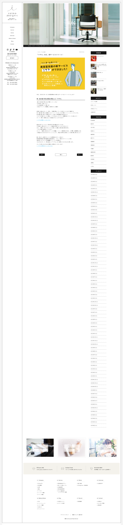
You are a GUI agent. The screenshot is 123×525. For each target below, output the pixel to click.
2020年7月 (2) (94, 393)
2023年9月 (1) (94, 269)
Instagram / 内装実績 (83, 485)
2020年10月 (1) (94, 386)
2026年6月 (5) (94, 174)
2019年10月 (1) (94, 407)
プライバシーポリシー (65, 514)
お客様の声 (93, 112)
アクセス (40, 490)
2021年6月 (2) (94, 358)
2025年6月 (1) (94, 199)
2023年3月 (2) (94, 291)
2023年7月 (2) (94, 277)
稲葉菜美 (92, 134)
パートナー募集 (41, 492)
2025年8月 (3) (94, 195)
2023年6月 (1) (94, 280)
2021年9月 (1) (94, 347)
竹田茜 (92, 148)
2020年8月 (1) (94, 390)
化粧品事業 (60, 487)
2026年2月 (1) (94, 185)
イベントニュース (41, 503)
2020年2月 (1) (94, 404)
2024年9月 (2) (94, 224)
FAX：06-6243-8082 (12, 84)
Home (29, 45)
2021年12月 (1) (94, 337)
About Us (40, 483)
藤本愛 (92, 155)
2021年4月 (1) (94, 365)
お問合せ (100, 501)
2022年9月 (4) (94, 308)
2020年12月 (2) (94, 379)
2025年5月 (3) (94, 202)
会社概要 (40, 485)
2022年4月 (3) (94, 323)
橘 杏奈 (92, 123)
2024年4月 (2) (94, 248)
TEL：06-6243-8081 (12, 82)
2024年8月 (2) (94, 227)
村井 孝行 (93, 127)
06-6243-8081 (12, 54)
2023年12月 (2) (94, 262)
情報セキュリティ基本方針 (77, 514)
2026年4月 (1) (94, 181)
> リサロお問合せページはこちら (45, 146)
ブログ (33, 45)
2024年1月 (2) (94, 259)
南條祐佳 (92, 145)
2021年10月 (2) (94, 344)
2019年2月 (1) (94, 425)
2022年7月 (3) (94, 312)
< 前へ (42, 154)
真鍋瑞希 (92, 141)
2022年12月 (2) (94, 301)
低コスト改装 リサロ (62, 485)
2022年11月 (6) (94, 245)
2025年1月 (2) (94, 213)
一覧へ (61, 154)
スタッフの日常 (94, 101)
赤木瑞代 (92, 159)
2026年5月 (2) (94, 178)
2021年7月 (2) (94, 354)
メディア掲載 (40, 505)
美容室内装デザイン (62, 483)
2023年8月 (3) (94, 273)
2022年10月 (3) (94, 305)
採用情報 (80, 501)
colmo (92, 166)
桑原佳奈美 (93, 152)
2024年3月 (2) (94, 252)
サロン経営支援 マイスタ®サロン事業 (62, 491)
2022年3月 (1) (94, 326)
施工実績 (80, 483)
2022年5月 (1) (94, 319)
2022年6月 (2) (94, 315)
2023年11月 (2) (94, 266)
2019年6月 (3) (94, 411)
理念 (39, 489)
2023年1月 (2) (94, 298)
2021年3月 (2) (94, 368)
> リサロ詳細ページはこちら (43, 120)
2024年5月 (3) (94, 234)
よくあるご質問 (101, 503)
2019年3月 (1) (94, 421)
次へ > (80, 154)
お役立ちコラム (94, 108)
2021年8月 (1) (94, 351)
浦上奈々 (92, 138)
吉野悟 (92, 162)
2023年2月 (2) (94, 294)
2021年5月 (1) (94, 361)
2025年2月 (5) (94, 209)
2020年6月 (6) (94, 397)
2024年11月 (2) (94, 216)
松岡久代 (92, 131)
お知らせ (40, 507)
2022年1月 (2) (94, 333)
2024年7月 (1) (94, 241)
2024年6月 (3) (94, 231)
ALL (39, 501)
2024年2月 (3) (94, 255)
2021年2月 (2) (94, 372)
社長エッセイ (93, 105)
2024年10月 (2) (94, 220)
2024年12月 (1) (94, 238)
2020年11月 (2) (94, 383)
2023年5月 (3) (94, 284)
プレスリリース (41, 508)
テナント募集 (40, 494)
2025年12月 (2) (94, 192)
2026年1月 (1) (94, 188)
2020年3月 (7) (94, 400)
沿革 (39, 487)
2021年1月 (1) (94, 376)
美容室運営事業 (61, 489)
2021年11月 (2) (94, 340)
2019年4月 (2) (94, 418)
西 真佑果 (93, 120)
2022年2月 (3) (94, 330)
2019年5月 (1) (94, 414)
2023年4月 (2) (94, 287)
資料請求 (12, 58)
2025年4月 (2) (94, 206)
